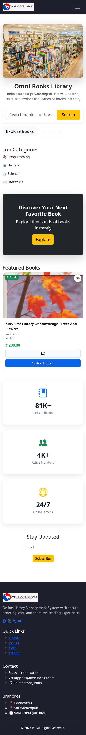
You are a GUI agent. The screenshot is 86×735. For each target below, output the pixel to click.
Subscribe (43, 558)
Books (14, 642)
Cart (12, 647)
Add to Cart (44, 363)
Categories (53, 131)
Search (68, 114)
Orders (14, 653)
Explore (43, 239)
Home (14, 637)
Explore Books (20, 131)
